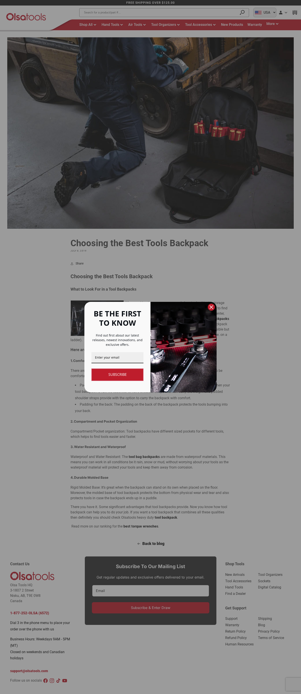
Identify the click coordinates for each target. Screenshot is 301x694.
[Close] (211, 307)
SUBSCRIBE (117, 374)
